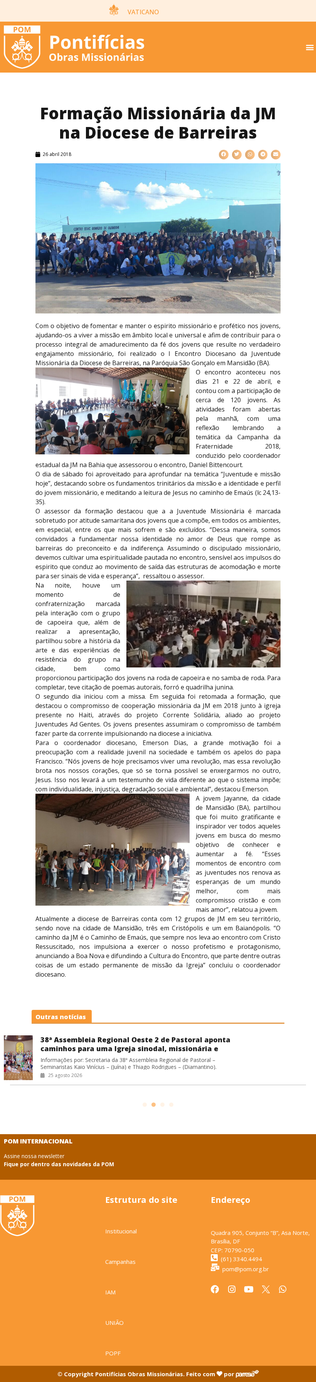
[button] (309, 47)
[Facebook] (215, 1289)
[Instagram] (232, 1289)
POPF (113, 1353)
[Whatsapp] (282, 1289)
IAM (110, 1292)
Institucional (121, 1231)
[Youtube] (248, 1289)
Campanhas (120, 1261)
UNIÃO (114, 1322)
